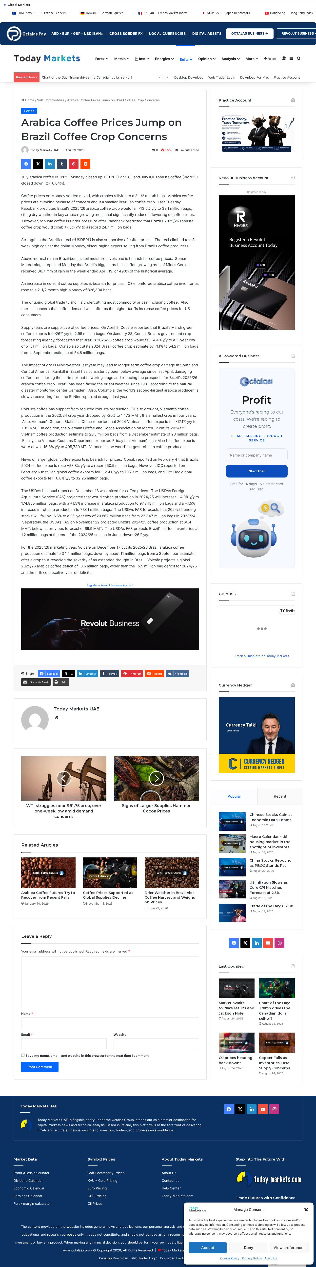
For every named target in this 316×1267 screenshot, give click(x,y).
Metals (120, 59)
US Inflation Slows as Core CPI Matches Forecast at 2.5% (269, 887)
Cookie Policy (229, 1258)
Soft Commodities (50, 100)
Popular (234, 796)
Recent (280, 796)
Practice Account (287, 77)
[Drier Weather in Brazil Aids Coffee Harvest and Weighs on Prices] (172, 872)
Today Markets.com (177, 1196)
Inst (141, 59)
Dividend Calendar (28, 1181)
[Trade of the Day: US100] (232, 913)
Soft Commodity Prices (106, 1173)
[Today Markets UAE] (47, 58)
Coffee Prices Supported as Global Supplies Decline (108, 895)
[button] (306, 1209)
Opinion (205, 59)
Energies (162, 59)
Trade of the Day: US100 (271, 906)
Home (29, 100)
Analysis (228, 59)
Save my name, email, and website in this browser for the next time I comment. (87, 1056)
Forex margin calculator (32, 1203)
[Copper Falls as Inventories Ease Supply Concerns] (277, 1043)
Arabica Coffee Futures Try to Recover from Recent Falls (48, 895)
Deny (248, 1247)
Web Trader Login (221, 77)
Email (27, 1035)
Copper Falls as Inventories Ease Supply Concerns (274, 1063)
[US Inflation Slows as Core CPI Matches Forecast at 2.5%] (232, 889)
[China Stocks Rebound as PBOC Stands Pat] (232, 867)
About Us (270, 1258)
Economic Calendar (29, 1188)
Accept (207, 1247)
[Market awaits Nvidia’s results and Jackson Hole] (237, 988)
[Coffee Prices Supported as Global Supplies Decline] (110, 872)
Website (120, 1035)
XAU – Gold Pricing (102, 1181)
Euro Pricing (97, 1188)
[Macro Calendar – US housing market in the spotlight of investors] (232, 843)
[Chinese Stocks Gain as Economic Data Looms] (232, 821)
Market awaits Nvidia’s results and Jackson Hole (236, 1008)
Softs (184, 59)
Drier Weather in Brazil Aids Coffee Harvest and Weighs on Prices (170, 897)
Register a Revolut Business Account (110, 585)
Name (27, 1014)
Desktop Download (188, 77)
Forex (100, 59)
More (250, 59)
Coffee (29, 111)
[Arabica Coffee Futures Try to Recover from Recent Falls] (48, 872)
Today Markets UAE (44, 150)
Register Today (256, 192)
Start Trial (257, 471)
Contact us (170, 1181)
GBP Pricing (97, 1196)
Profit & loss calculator (31, 1173)
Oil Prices (95, 1203)
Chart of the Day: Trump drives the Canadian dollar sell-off (87, 77)
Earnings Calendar (28, 1196)
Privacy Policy (252, 1258)
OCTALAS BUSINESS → (249, 33)
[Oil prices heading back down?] (237, 1043)
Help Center (171, 1188)
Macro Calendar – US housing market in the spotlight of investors (270, 841)
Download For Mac (254, 77)
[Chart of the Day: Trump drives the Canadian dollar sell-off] (277, 988)
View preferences (289, 1247)
